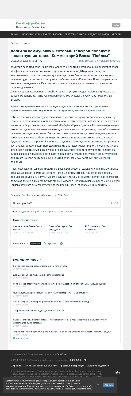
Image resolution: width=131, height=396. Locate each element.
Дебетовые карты (75, 34)
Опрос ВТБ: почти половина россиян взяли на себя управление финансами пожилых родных (62, 331)
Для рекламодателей (98, 365)
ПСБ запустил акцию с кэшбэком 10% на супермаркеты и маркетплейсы (51, 292)
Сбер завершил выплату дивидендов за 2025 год (38, 310)
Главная (14, 43)
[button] (12, 25)
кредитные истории (29, 211)
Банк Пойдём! (65, 211)
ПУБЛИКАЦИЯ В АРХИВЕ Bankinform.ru (99, 61)
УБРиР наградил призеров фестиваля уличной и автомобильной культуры (52, 301)
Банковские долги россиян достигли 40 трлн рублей (40, 266)
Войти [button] (116, 25)
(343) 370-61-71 (77, 360)
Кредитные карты (98, 34)
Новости (27, 34)
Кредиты (117, 34)
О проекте (16, 365)
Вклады (57, 34)
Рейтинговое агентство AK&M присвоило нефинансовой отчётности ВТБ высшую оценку (59, 283)
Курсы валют (43, 34)
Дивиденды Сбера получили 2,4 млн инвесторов (38, 275)
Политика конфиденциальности (40, 365)
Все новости (20, 338)
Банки (14, 34)
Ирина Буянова (48, 211)
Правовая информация (72, 365)
